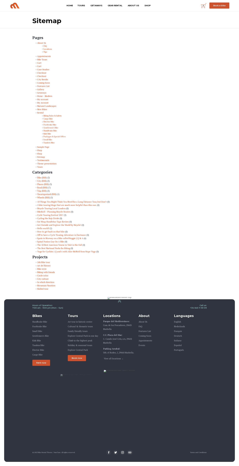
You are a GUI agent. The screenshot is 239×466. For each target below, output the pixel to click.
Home (70, 5)
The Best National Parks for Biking (53, 248)
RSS (44, 177)
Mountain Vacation (46, 285)
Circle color (42, 275)
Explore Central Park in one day (83, 335)
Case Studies (43, 69)
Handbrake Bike (50, 130)
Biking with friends (46, 272)
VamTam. (57, 452)
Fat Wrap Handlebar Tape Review (53, 221)
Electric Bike (48, 121)
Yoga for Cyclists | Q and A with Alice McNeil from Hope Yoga (66, 251)
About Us (133, 5)
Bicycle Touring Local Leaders (51, 208)
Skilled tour (42, 288)
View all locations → (114, 358)
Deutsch (178, 335)
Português (179, 350)
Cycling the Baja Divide (48, 218)
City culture (43, 278)
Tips (45, 52)
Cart (39, 62)
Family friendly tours (78, 331)
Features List (43, 86)
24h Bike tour (43, 262)
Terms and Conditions (198, 452)
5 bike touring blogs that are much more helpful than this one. (66, 205)
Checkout (41, 72)
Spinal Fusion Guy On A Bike (50, 241)
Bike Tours (42, 59)
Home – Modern (44, 96)
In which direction (45, 282)
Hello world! (43, 228)
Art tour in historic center (80, 321)
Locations (47, 49)
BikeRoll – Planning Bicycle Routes (53, 211)
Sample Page (43, 147)
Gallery (40, 89)
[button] (219, 5)
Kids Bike (47, 133)
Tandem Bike (48, 142)
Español (178, 345)
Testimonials (43, 160)
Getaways (96, 5)
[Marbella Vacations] (15, 5)
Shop (148, 5)
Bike (39, 177)
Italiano (177, 340)
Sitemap (41, 157)
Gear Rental (115, 5)
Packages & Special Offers (54, 136)
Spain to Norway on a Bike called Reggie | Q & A (60, 238)
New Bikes (42, 109)
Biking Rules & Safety (52, 115)
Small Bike (47, 139)
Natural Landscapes (46, 106)
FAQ (45, 46)
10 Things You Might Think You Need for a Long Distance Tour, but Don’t (72, 201)
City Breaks (42, 79)
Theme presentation (46, 163)
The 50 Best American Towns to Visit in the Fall (59, 245)
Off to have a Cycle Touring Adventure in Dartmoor (61, 235)
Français (178, 331)
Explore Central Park (78, 350)
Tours (81, 5)
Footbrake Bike (49, 124)
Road (39, 187)
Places (40, 184)
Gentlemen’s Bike (50, 127)
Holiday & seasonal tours (80, 345)
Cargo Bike (48, 118)
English (177, 321)
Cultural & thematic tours (80, 326)
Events (142, 345)
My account (42, 99)
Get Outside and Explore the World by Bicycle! (59, 225)
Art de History (44, 265)
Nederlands (179, 326)
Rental (40, 112)
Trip (39, 190)
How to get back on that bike (51, 231)
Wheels (40, 197)
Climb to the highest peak (80, 340)
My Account (42, 102)
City (39, 180)
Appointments (44, 56)
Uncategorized (44, 194)
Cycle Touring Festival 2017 (50, 215)
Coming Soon (43, 82)
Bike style (41, 268)
